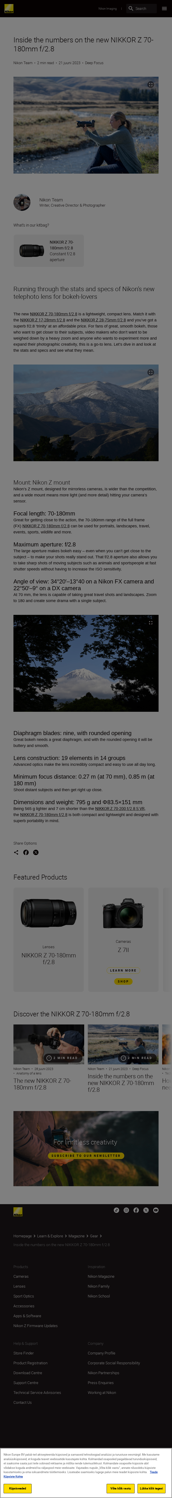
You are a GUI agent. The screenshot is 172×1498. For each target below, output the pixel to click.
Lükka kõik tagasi (151, 1488)
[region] (86, 1473)
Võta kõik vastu (120, 1488)
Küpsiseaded (17, 1488)
